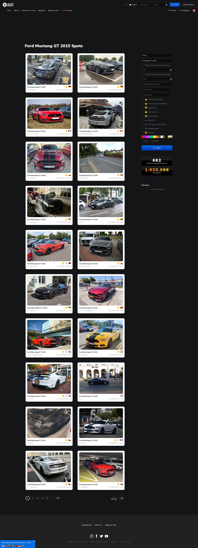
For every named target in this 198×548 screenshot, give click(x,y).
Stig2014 (33, 311)
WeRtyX (84, 487)
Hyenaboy (85, 178)
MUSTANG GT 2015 (39, 308)
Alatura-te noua (29, 10)
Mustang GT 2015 (38, 87)
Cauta (176, 5)
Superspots (33, 222)
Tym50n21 (33, 178)
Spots (16, 10)
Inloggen (185, 10)
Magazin (41, 10)
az (82, 222)
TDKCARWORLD (87, 134)
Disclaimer (125, 542)
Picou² (84, 443)
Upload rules (53, 10)
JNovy (31, 443)
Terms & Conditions (99, 542)
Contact (98, 525)
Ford (29, 87)
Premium (68, 10)
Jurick (31, 399)
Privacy (114, 542)
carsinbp (84, 355)
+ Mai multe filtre (188, 5)
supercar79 (33, 134)
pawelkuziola (86, 266)
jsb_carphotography (36, 355)
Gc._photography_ (87, 311)
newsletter (110, 525)
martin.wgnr (33, 266)
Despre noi (86, 525)
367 (58, 498)
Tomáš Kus (33, 487)
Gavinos (32, 90)
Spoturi (134, 4)
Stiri (125, 4)
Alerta (173, 10)
